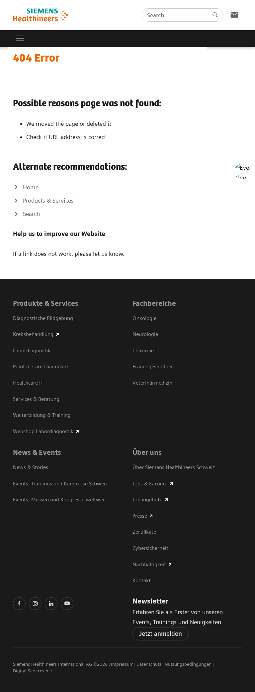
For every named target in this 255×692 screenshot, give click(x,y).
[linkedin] (51, 603)
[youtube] (67, 603)
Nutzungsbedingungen (188, 664)
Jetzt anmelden (160, 633)
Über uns (147, 452)
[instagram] (35, 603)
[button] (242, 171)
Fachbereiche (154, 303)
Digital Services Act (32, 670)
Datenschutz (148, 664)
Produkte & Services (45, 303)
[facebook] (19, 603)
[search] (215, 15)
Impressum (122, 664)
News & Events (37, 452)
